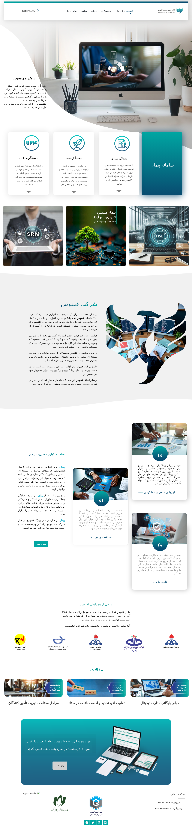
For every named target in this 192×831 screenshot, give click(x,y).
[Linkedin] (105, 822)
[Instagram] (99, 822)
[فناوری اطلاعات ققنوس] (170, 10)
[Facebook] (87, 822)
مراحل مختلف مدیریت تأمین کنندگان (33, 703)
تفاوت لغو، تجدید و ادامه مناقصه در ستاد (96, 703)
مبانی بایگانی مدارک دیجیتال (159, 703)
